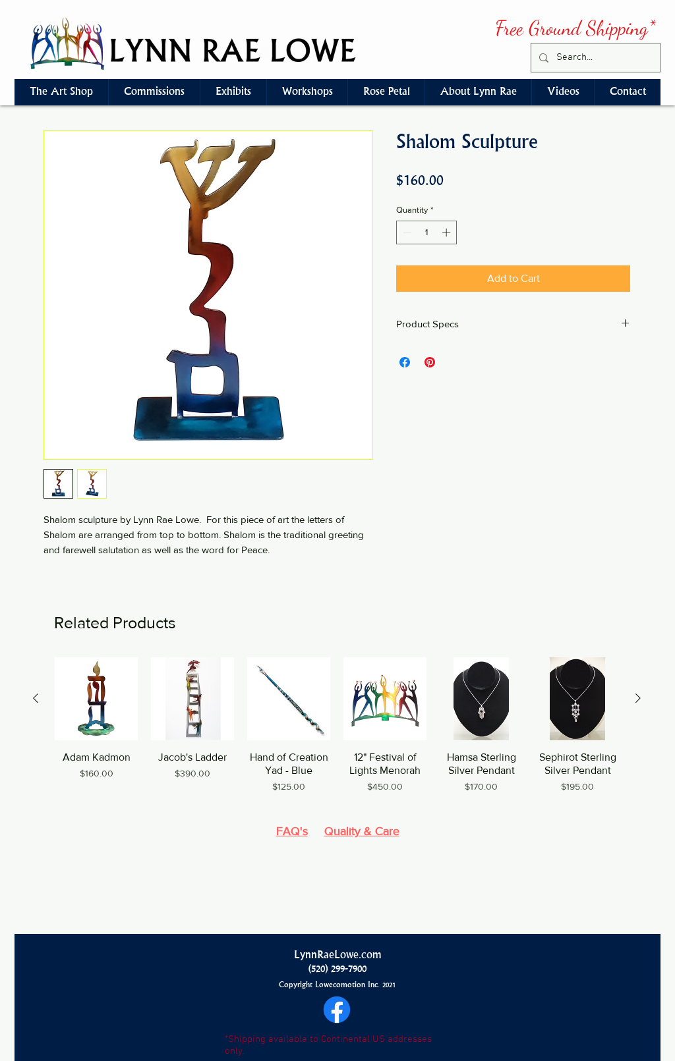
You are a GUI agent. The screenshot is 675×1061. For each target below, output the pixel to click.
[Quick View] (96, 698)
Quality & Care (361, 831)
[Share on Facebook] (405, 362)
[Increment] (447, 232)
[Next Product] (638, 698)
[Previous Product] (36, 698)
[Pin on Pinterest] (430, 362)
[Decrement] (406, 232)
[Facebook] (337, 1009)
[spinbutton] (427, 232)
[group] (337, 732)
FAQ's (292, 831)
